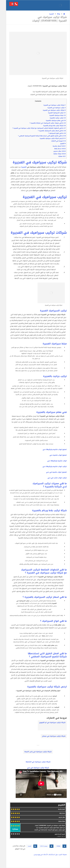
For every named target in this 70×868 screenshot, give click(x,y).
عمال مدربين (59, 151)
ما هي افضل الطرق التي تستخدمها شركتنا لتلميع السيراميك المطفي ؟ (42, 136)
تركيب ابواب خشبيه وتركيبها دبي (55, 466)
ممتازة (62, 156)
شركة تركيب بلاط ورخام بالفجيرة (54, 125)
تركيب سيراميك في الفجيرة (56, 107)
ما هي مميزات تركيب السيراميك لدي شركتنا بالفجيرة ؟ (48, 123)
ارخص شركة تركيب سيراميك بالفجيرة (53, 138)
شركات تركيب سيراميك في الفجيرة (54, 110)
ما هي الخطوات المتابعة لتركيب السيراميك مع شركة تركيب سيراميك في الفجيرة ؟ (39, 128)
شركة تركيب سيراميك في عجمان (53, 736)
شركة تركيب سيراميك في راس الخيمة (38, 751)
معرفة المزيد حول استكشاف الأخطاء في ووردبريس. (50, 854)
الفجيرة (24, 167)
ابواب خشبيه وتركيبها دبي (57, 460)
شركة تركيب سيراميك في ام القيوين (52, 722)
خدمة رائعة (60, 148)
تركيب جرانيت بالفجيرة (58, 118)
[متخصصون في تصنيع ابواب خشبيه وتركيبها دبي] (60, 5)
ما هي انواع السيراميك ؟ (57, 133)
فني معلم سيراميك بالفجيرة (56, 120)
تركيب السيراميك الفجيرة (57, 113)
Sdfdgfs (58, 846)
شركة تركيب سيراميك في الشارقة (38, 761)
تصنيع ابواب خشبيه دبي (58, 455)
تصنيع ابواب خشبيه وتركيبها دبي (55, 449)
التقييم (63, 143)
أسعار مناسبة (59, 146)
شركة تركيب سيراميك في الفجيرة (54, 105)
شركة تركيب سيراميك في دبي (38, 767)
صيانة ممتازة (59, 154)
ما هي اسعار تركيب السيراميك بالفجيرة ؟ (52, 130)
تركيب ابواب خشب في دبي (57, 477)
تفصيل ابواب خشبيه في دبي (56, 472)
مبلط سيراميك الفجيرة (57, 115)
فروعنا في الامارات (58, 141)
